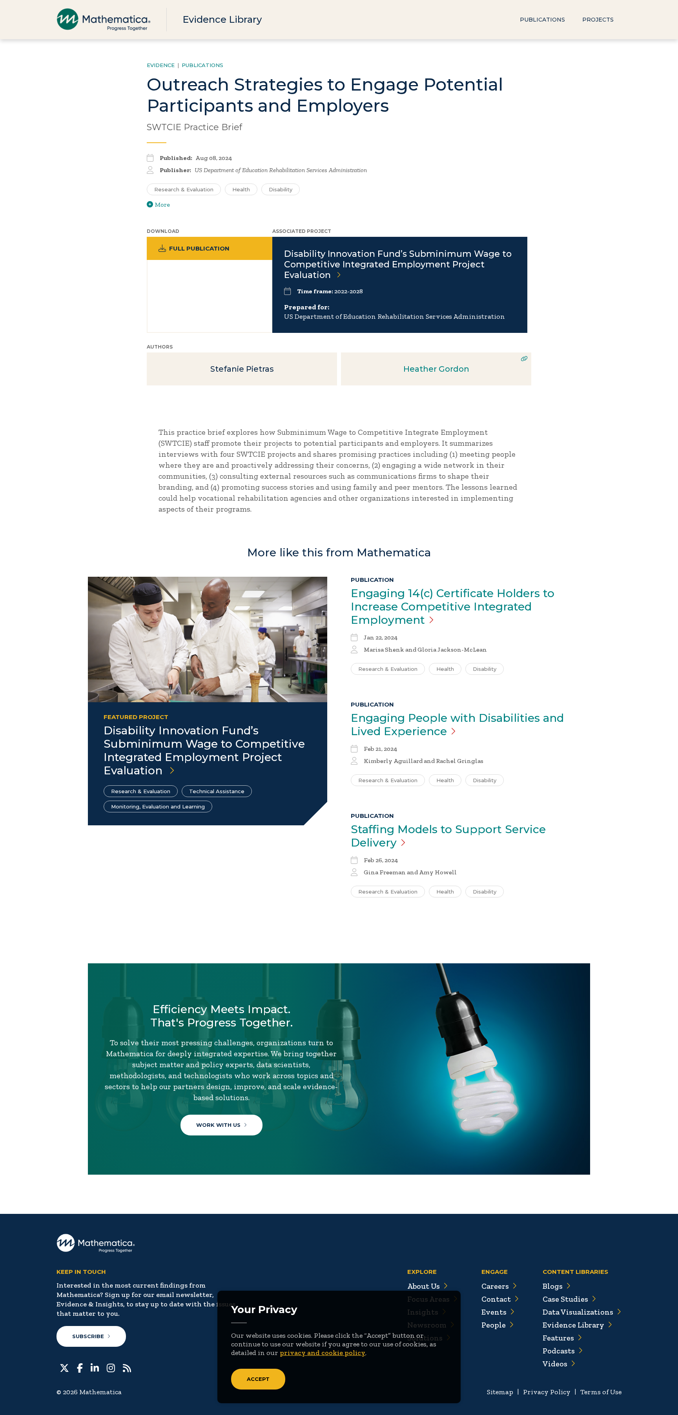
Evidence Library (222, 19)
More (162, 204)
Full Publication (199, 248)
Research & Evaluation (183, 189)
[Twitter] (64, 1367)
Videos (555, 1363)
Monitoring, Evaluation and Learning (158, 806)
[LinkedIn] (95, 1367)
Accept (258, 1379)
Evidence (161, 65)
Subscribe (88, 1336)
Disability (280, 189)
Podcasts (559, 1350)
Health (241, 189)
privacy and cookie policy (322, 1352)
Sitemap (500, 1392)
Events (494, 1312)
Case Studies (565, 1299)
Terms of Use (601, 1392)
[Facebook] (80, 1367)
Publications (542, 19)
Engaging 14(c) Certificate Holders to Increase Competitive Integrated (452, 607)
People (493, 1325)
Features (558, 1337)
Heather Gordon (436, 369)
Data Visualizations (578, 1312)
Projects (598, 19)
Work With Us (218, 1125)
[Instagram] (111, 1367)
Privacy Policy (546, 1392)
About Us (423, 1286)
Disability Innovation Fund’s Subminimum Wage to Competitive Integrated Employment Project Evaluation (398, 264)
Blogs (553, 1286)
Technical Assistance (216, 791)
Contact (496, 1299)
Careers (495, 1286)
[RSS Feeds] (127, 1367)
